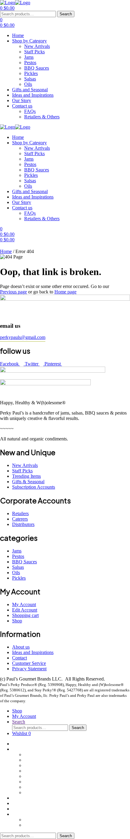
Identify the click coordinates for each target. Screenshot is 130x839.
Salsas (30, 787)
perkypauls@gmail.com (22, 337)
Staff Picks (34, 759)
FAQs (30, 819)
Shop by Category (29, 749)
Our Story (21, 808)
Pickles (31, 781)
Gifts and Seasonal (30, 797)
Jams (29, 765)
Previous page (13, 291)
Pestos (30, 770)
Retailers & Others (42, 825)
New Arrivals (37, 754)
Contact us (22, 814)
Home (6, 251)
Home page (65, 291)
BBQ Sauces (36, 776)
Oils (28, 792)
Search (66, 14)
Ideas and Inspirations (33, 803)
